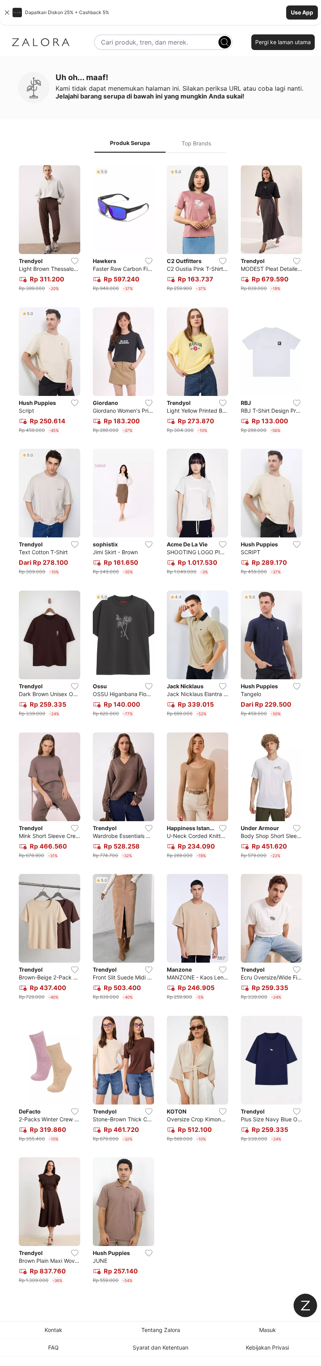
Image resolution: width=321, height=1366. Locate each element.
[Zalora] (40, 42)
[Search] (224, 42)
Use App (302, 12)
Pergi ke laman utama (283, 42)
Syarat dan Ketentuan (160, 1347)
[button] (160, 12)
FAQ (53, 1347)
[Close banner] (7, 12)
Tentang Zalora (160, 1330)
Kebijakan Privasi (267, 1347)
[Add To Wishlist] (74, 261)
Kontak (53, 1330)
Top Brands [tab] (196, 143)
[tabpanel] (160, 726)
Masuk (267, 1330)
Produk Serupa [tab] (130, 143)
